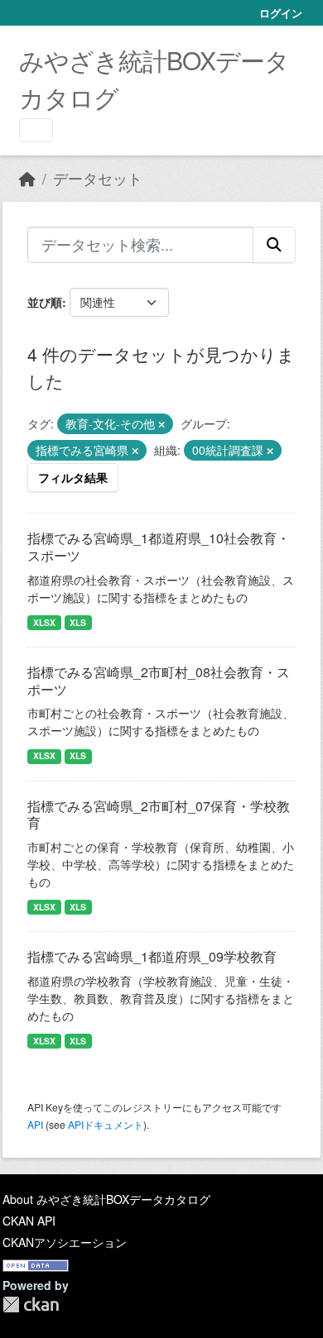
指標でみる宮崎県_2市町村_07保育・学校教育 (158, 814)
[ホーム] (27, 178)
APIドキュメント (105, 1124)
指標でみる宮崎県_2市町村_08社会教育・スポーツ (158, 680)
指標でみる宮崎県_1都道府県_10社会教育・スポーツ (158, 546)
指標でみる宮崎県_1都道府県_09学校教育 (152, 956)
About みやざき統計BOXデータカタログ (106, 1199)
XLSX (44, 622)
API (35, 1124)
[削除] (161, 424)
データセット (97, 178)
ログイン (280, 13)
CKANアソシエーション (64, 1242)
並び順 (44, 302)
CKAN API (28, 1220)
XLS (78, 622)
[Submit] (274, 245)
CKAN (30, 1304)
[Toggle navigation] (36, 130)
